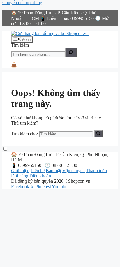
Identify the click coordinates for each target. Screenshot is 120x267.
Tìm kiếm (20, 45)
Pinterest (43, 186)
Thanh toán (96, 170)
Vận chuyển (73, 170)
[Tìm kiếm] (71, 52)
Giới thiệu (20, 170)
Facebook (20, 186)
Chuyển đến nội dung (22, 2)
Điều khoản (40, 175)
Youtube (59, 186)
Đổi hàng (19, 175)
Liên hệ (38, 170)
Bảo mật (53, 170)
